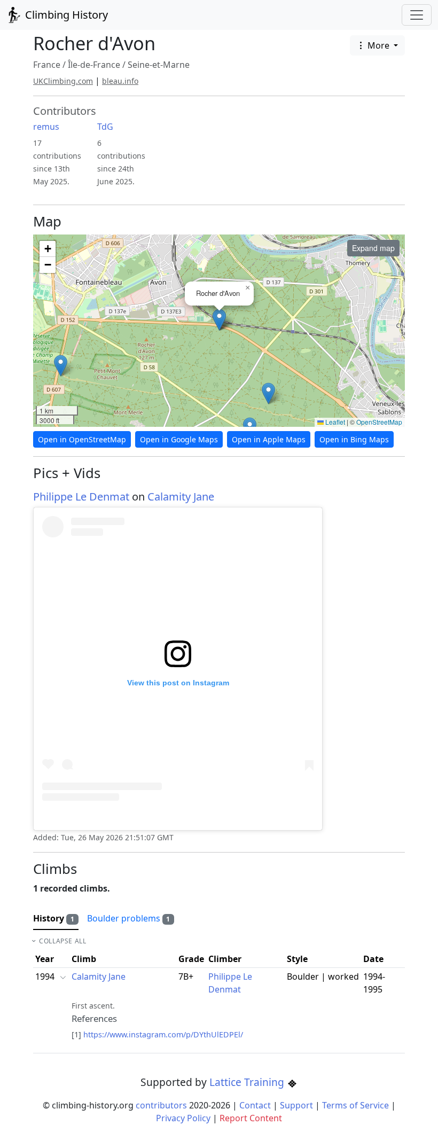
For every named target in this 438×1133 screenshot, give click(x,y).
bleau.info (120, 81)
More (378, 45)
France (46, 65)
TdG (105, 126)
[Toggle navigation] (417, 15)
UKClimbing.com (63, 81)
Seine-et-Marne (159, 65)
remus (46, 126)
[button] (60, 366)
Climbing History (65, 14)
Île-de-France (94, 65)
